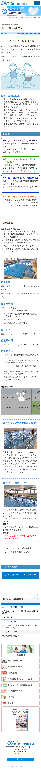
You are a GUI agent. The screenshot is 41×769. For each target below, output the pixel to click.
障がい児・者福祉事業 (34, 17)
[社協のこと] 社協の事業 (15, 17)
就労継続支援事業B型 (10, 636)
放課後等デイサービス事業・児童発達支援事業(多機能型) (20, 612)
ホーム (3, 17)
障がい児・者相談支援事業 (12, 607)
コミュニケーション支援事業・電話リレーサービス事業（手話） (20, 627)
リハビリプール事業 (10, 632)
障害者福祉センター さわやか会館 (21, 575)
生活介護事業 (7, 617)
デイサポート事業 (9, 621)
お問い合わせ (20, 759)
